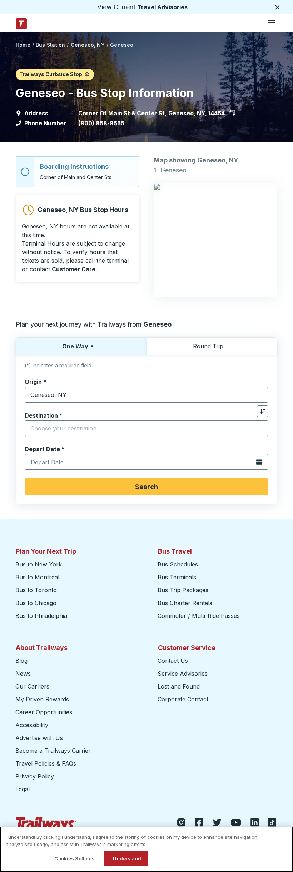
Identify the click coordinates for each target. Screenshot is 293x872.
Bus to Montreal (37, 577)
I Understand (125, 858)
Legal (22, 789)
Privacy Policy (34, 776)
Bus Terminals (177, 577)
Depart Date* (45, 449)
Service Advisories (183, 673)
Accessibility (31, 725)
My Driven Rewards (42, 699)
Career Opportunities (43, 712)
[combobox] (146, 395)
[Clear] (260, 394)
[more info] (87, 74)
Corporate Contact (183, 699)
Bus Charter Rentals (185, 602)
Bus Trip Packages (183, 590)
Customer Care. (74, 269)
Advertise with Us (39, 737)
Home (23, 45)
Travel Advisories (162, 7)
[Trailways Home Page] (21, 23)
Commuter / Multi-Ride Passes (199, 615)
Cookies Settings (74, 858)
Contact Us (173, 660)
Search (146, 486)
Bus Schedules (178, 564)
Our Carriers (32, 686)
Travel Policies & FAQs (45, 763)
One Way (75, 346)
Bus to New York (38, 564)
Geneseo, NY (88, 45)
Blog (21, 660)
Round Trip (208, 346)
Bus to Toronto (36, 590)
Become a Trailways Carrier (54, 750)
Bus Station (50, 45)
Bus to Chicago (35, 602)
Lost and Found (179, 686)
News (23, 673)
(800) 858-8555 (101, 123)
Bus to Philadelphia (41, 615)
